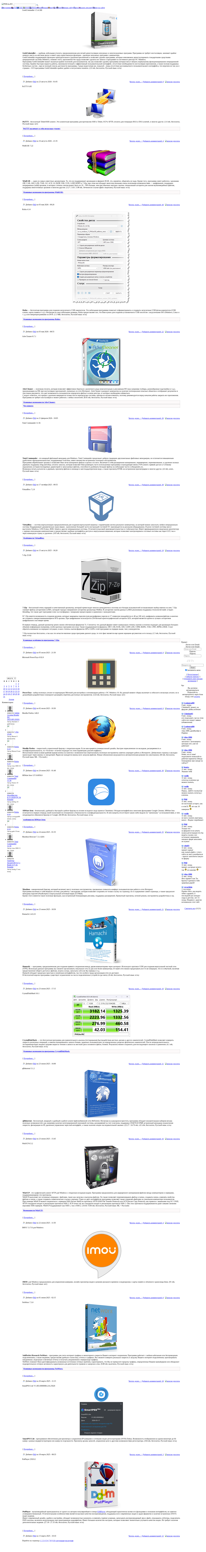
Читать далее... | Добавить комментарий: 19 (146, 551)
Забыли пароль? (192, 677)
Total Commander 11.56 (12, 778)
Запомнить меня (193, 670)
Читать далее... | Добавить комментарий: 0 (146, 708)
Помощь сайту (67, 8)
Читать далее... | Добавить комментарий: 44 (146, 205)
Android (26, 8)
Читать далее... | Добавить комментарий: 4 (146, 141)
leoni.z (186, 767)
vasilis (186, 776)
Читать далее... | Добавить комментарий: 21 (146, 909)
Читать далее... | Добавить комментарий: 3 (146, 1455)
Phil (34, 82)
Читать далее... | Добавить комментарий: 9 (146, 82)
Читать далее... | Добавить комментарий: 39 (146, 485)
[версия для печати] (172, 82)
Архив (11, 699)
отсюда (197, 697)
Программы (6, 8)
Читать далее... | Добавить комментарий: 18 (146, 1381)
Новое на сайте (99, 8)
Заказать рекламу (86, 8)
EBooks (20, 8)
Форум (14, 8)
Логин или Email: (192, 647)
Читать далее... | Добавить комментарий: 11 (146, 1064)
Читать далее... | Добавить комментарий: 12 (146, 1536)
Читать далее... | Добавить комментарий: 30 (146, 771)
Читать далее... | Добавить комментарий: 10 (146, 989)
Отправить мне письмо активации (193, 680)
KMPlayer (101, 1512)
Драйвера (33, 8)
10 (54, 1541)
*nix (54, 8)
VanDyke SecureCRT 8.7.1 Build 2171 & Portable (13, 864)
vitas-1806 (188, 737)
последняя (69, 1541)
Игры (39, 8)
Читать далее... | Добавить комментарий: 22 (146, 332)
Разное (59, 8)
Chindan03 (188, 714)
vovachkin (188, 887)
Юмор (50, 8)
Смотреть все (190, 908)
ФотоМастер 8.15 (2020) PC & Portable (14, 797)
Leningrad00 (189, 703)
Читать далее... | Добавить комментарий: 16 (146, 1139)
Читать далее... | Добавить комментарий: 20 (146, 418)
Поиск (76, 8)
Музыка (44, 8)
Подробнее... (29, 76)
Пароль (193, 654)
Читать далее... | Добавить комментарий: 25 (146, 832)
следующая (59, 1541)
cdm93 (186, 846)
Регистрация (193, 674)
